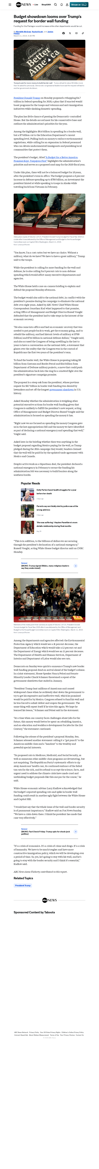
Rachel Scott (37, 31)
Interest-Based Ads (21, 1035)
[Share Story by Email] (76, 33)
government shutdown (62, 389)
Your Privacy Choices (67, 1035)
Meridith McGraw (23, 31)
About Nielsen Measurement (39, 1035)
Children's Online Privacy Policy (72, 1032)
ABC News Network (21, 1032)
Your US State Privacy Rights (50, 1032)
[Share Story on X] (70, 33)
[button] (10, 4)
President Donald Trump (27, 97)
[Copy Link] (82, 33)
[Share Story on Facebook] (63, 33)
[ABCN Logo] (23, 5)
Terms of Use (54, 1035)
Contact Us (80, 1035)
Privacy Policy (34, 1032)
